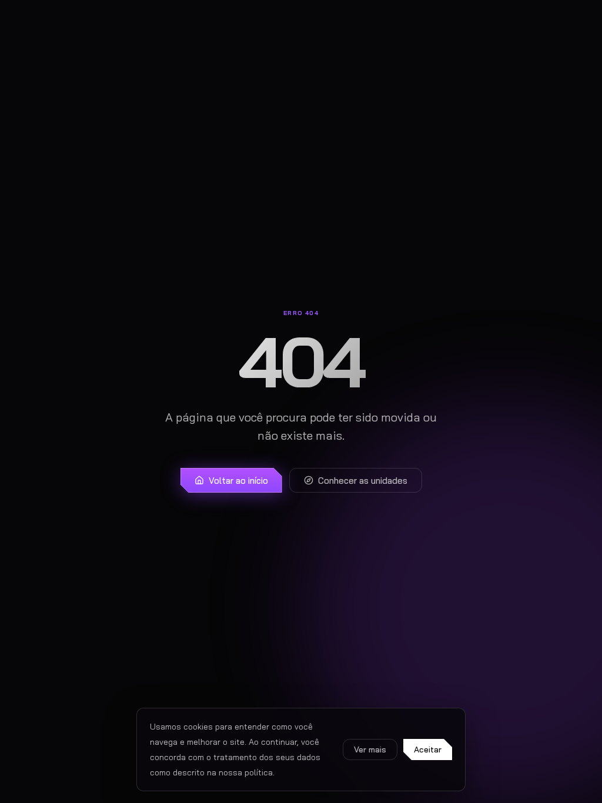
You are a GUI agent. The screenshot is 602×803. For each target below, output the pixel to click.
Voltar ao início (238, 480)
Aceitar (428, 749)
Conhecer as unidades (362, 480)
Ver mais (370, 749)
